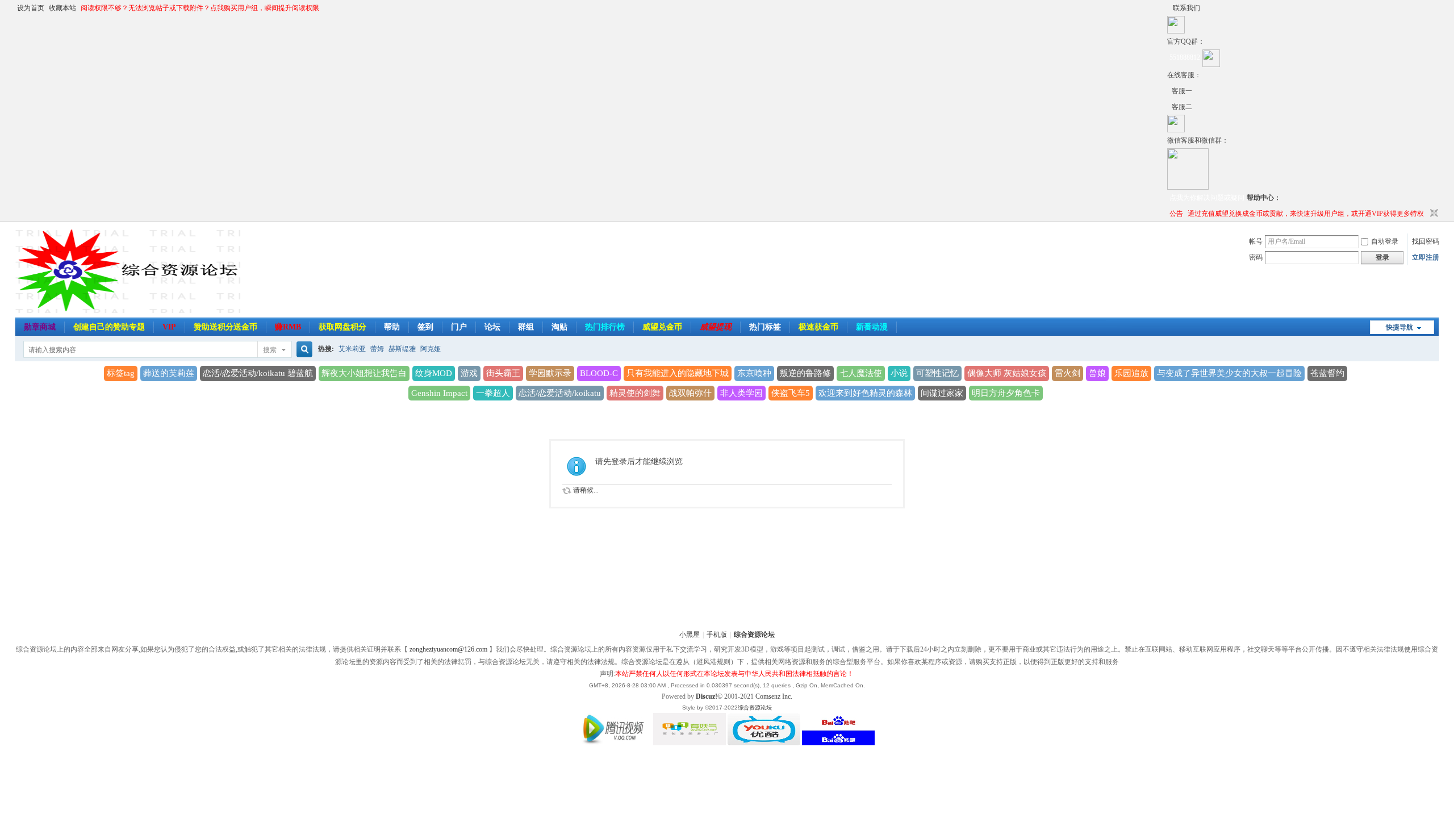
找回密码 (1425, 241)
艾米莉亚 (352, 349)
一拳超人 (493, 393)
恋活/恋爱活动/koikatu (560, 393)
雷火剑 (1067, 373)
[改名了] (1169, 91)
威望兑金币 (662, 327)
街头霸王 (503, 373)
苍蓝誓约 (1327, 373)
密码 (1256, 257)
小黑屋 (689, 634)
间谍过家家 (942, 393)
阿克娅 (430, 349)
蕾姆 (377, 349)
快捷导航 (1399, 327)
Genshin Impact (439, 393)
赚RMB (288, 327)
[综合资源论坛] (1169, 107)
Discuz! (706, 696)
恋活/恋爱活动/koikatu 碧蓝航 (258, 373)
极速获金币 (818, 327)
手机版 (717, 634)
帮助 (392, 327)
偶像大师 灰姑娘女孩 (1006, 373)
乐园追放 (1131, 373)
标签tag (121, 373)
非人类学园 (741, 393)
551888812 (1184, 57)
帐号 (1256, 241)
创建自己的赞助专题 (109, 327)
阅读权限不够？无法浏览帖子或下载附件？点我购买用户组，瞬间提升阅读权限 (200, 8)
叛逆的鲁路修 (805, 373)
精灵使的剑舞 (635, 393)
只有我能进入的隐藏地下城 (677, 373)
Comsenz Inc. (773, 696)
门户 (459, 327)
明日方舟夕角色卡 (1006, 393)
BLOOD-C (599, 373)
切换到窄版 (1432, 213)
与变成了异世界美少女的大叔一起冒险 (1229, 373)
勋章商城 (40, 327)
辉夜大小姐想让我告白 (364, 373)
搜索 (270, 350)
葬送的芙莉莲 (168, 373)
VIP (169, 327)
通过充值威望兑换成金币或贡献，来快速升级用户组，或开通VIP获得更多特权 (1306, 214)
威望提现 (716, 327)
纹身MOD (433, 373)
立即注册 (1425, 257)
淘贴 (559, 327)
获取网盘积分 (342, 327)
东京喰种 (754, 373)
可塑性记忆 (937, 373)
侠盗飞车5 (790, 393)
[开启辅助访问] (1170, 8)
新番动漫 (872, 327)
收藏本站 (62, 8)
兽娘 (1097, 373)
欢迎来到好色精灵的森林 (865, 393)
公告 (1176, 214)
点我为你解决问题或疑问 (1206, 198)
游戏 (469, 373)
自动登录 (1384, 241)
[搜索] (303, 349)
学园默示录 (550, 373)
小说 (899, 373)
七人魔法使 (860, 373)
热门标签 (765, 327)
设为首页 (30, 8)
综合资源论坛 (754, 634)
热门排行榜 (605, 327)
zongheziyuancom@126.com (448, 649)
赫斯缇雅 (402, 349)
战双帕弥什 (690, 393)
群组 (526, 327)
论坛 (492, 327)
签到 (425, 327)
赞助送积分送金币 (225, 327)
